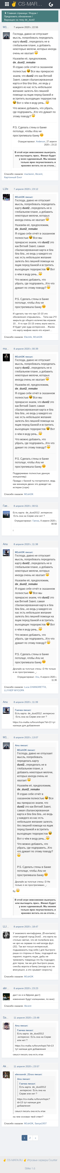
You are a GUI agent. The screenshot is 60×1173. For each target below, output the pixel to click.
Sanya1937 (10, 1017)
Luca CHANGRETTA (35, 687)
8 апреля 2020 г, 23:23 (26, 988)
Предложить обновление (17, 16)
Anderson (40, 141)
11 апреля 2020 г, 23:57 (26, 1066)
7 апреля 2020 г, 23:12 (26, 189)
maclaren (29, 174)
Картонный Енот (13, 177)
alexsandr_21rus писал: (28, 1074)
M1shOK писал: (24, 197)
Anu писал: (21, 745)
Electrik (28, 337)
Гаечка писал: (23, 710)
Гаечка (7, 505)
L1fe (5, 189)
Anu (5, 544)
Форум (32, 13)
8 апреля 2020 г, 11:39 (26, 702)
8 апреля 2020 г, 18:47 (26, 926)
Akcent (38, 174)
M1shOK (8, 27)
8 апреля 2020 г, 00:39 (26, 348)
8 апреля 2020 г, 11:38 (26, 544)
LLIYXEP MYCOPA (14, 690)
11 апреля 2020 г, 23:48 (26, 1017)
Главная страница (17, 13)
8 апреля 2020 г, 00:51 (26, 506)
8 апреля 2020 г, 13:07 (26, 737)
